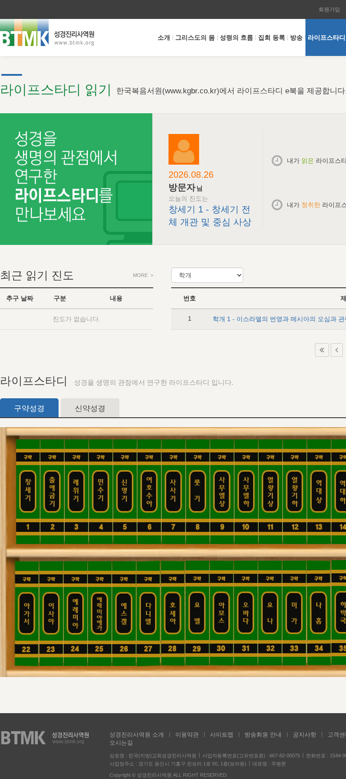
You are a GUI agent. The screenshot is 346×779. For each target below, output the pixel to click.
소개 (164, 37)
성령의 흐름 (236, 37)
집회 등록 (271, 37)
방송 (296, 37)
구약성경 (29, 408)
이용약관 (187, 734)
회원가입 (329, 9)
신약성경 (90, 408)
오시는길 (121, 742)
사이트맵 (221, 734)
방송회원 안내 (263, 734)
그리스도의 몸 (195, 37)
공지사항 (304, 734)
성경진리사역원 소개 (136, 734)
